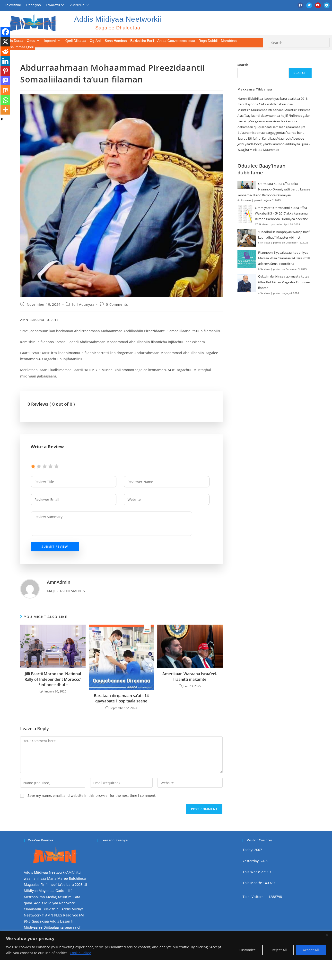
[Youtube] (318, 5)
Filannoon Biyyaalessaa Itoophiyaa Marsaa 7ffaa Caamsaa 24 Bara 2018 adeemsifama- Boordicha (284, 258)
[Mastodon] (5, 80)
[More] (5, 110)
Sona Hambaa (116, 41)
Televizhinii (13, 5)
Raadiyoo (33, 5)
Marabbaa (229, 41)
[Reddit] (5, 51)
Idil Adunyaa (83, 304)
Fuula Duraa (13, 41)
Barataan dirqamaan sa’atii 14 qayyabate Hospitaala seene (121, 698)
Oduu (31, 41)
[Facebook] (300, 5)
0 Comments (117, 304)
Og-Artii (95, 41)
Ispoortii (50, 41)
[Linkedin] (5, 61)
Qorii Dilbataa (75, 41)
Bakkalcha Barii (142, 41)
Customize (247, 950)
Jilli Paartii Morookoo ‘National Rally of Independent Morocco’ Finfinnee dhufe (53, 679)
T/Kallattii (53, 5)
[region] (166, 945)
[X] (5, 41)
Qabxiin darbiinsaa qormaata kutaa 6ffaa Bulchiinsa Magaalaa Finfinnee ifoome (284, 282)
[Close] (327, 935)
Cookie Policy (80, 953)
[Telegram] (327, 5)
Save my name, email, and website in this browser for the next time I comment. (91, 795)
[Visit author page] (30, 588)
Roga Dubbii (208, 41)
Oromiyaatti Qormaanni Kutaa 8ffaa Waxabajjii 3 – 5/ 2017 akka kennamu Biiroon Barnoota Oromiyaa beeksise (281, 213)
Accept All (311, 950)
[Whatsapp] (5, 100)
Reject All (279, 950)
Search (242, 65)
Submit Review (55, 547)
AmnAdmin (58, 582)
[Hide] (2, 119)
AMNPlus (77, 5)
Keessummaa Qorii (19, 47)
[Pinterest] (5, 71)
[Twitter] (309, 5)
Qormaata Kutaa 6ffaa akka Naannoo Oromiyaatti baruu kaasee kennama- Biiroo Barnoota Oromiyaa (273, 189)
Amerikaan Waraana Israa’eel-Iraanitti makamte (189, 676)
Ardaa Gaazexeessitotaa (176, 41)
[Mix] (5, 90)
